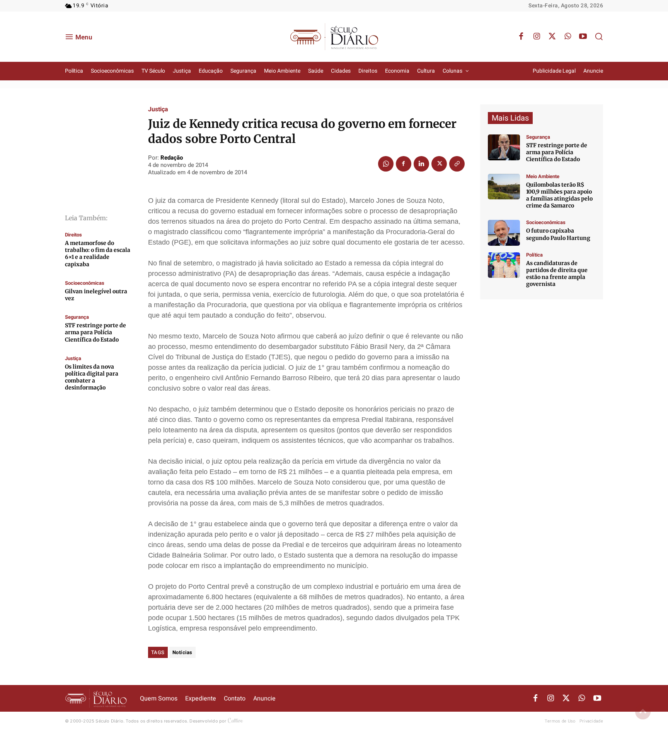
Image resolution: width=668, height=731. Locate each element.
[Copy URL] (457, 164)
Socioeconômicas (84, 283)
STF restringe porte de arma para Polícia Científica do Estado (95, 332)
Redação (171, 157)
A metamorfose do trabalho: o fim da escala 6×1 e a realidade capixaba (97, 254)
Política (534, 254)
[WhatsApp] (567, 36)
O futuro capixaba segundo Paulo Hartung (558, 234)
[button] (599, 36)
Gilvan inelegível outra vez (96, 295)
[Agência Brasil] (504, 147)
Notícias (182, 652)
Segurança (77, 317)
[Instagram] (536, 36)
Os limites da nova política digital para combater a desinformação (91, 377)
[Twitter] (552, 36)
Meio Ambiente (542, 176)
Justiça (73, 358)
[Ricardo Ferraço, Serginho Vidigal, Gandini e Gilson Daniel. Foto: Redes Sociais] (504, 265)
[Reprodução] (504, 233)
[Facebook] (521, 36)
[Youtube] (583, 36)
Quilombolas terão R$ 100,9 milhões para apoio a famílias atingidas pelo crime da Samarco (559, 195)
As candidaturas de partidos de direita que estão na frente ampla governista (557, 274)
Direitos (73, 234)
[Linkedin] (421, 164)
